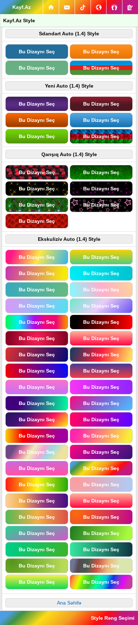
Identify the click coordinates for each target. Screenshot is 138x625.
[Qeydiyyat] (130, 7)
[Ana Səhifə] (51, 7)
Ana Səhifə (69, 603)
